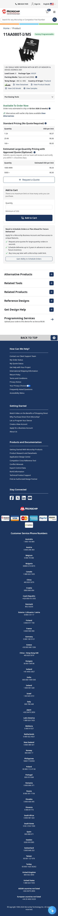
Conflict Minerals (16, 464)
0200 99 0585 (29, 842)
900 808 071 (29, 834)
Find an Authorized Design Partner (23, 479)
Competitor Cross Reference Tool (23, 460)
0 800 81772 (29, 810)
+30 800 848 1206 (29, 647)
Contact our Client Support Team (23, 356)
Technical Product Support (20, 475)
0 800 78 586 (29, 558)
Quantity (9, 203)
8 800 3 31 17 (29, 615)
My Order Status (16, 360)
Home (6, 28)
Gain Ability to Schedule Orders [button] (29, 259)
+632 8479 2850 (29, 712)
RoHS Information (17, 471)
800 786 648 (29, 704)
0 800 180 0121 (29, 639)
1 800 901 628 (29, 688)
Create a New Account (18, 424)
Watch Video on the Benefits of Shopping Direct (29, 413)
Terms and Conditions (18, 378)
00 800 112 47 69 (29, 769)
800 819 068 (29, 777)
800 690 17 (29, 753)
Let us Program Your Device (21, 420)
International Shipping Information (24, 371)
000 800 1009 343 (29, 680)
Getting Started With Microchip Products (26, 449)
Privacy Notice (15, 382)
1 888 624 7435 (29, 574)
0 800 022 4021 (29, 736)
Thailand (47, 81)
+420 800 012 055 (29, 598)
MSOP (33, 73)
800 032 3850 (29, 875)
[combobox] (29, 19)
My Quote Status (16, 363)
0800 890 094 (29, 590)
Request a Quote (31, 179)
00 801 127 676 (29, 858)
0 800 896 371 (29, 785)
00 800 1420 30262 (29, 866)
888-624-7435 (23, 4)
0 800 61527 (29, 728)
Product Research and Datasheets (23, 453)
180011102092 (29, 761)
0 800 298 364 (29, 550)
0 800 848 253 (29, 850)
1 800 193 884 (29, 541)
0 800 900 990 (29, 631)
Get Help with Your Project (20, 367)
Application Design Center (20, 457)
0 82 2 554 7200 (29, 826)
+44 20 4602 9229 (29, 899)
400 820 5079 (29, 582)
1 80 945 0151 (29, 696)
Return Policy (15, 374)
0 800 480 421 (29, 745)
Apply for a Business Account (21, 428)
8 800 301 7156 (29, 793)
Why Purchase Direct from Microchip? (25, 417)
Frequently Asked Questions (21, 389)
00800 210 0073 (29, 566)
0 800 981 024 (29, 818)
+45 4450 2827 (29, 671)
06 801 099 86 (29, 663)
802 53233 (29, 606)
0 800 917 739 (29, 623)
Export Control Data (18, 468)
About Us (13, 431)
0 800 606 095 (29, 801)
